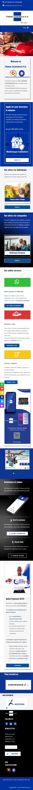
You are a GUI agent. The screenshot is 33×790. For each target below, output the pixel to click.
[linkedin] (11, 723)
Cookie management (18, 779)
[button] (7, 144)
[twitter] (15, 723)
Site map (27, 779)
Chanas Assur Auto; (15, 619)
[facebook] (6, 723)
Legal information (7, 779)
